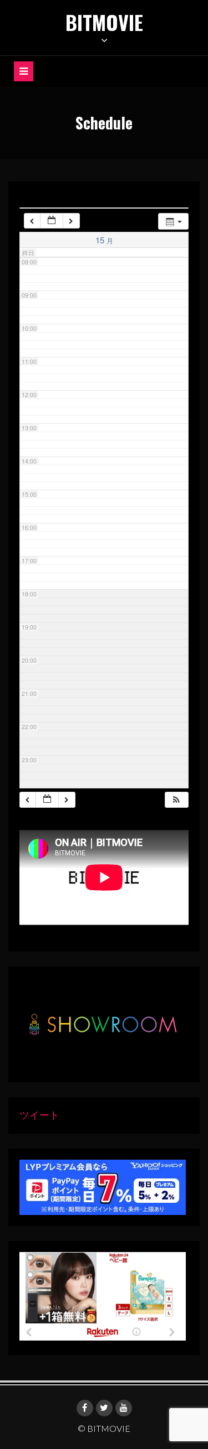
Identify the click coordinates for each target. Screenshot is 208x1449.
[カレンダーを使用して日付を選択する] (51, 221)
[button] (176, 799)
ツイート (39, 1115)
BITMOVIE (104, 22)
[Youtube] (123, 1408)
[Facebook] (85, 1408)
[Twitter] (104, 1408)
